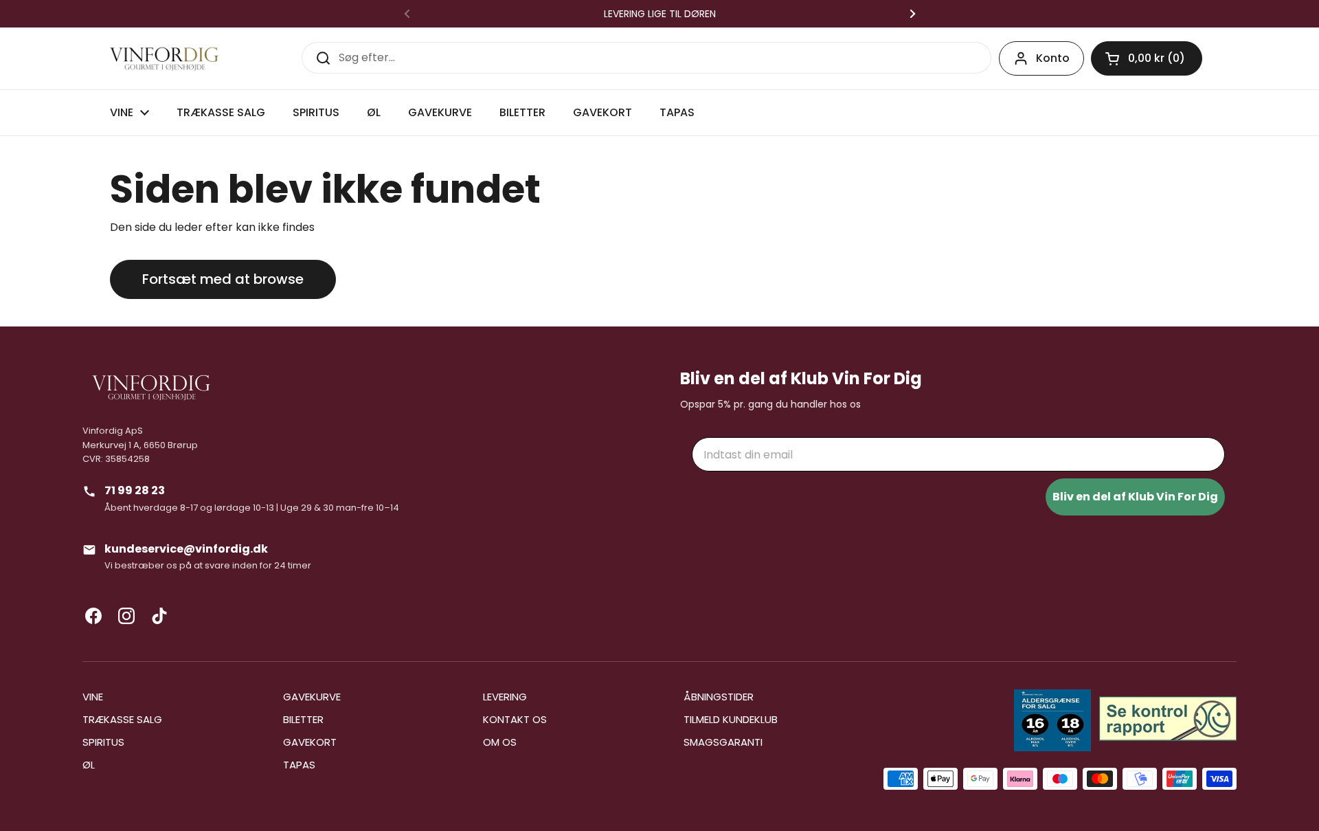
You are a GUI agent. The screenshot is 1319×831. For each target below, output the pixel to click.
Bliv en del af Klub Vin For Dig (1135, 497)
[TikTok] (159, 616)
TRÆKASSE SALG (122, 719)
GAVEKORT (310, 742)
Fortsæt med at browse (223, 279)
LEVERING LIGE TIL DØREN (660, 14)
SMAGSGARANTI (723, 742)
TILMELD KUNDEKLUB (731, 719)
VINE (92, 696)
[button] (1146, 58)
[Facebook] (93, 616)
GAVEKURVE (312, 696)
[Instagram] (126, 616)
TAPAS (299, 764)
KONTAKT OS (515, 719)
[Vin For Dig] (164, 58)
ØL (88, 764)
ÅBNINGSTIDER (719, 696)
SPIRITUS (103, 742)
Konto (1053, 58)
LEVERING (505, 696)
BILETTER (303, 719)
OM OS (500, 742)
